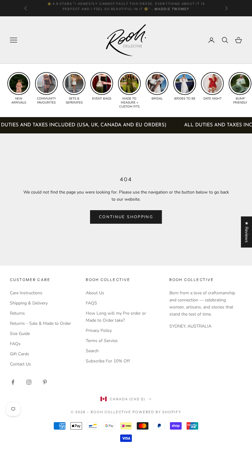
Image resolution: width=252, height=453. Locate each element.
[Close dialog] (242, 285)
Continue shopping (126, 217)
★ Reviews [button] (247, 232)
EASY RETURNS (150, 6)
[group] (18, 88)
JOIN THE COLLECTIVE (69, 408)
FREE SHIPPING (60, 6)
